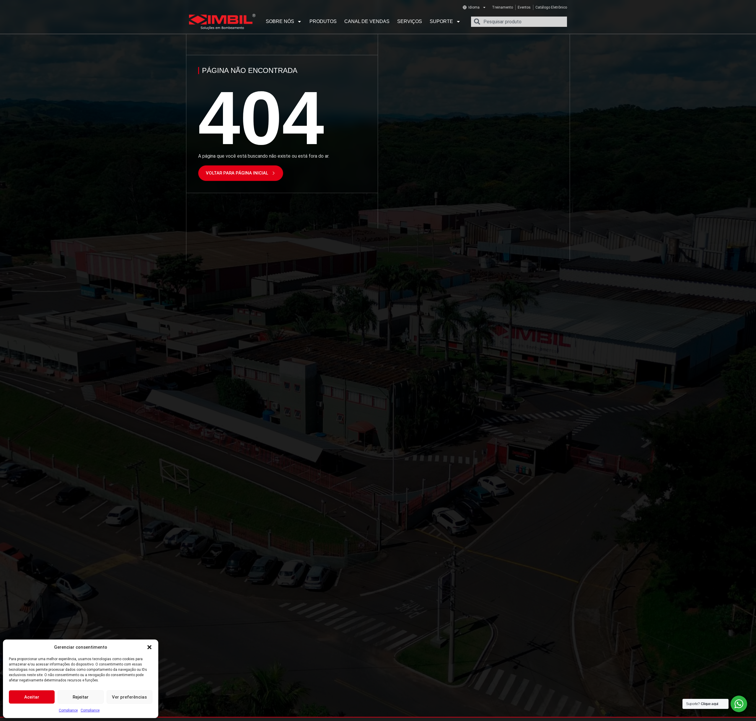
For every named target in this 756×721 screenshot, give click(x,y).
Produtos (323, 21)
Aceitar (31, 697)
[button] (149, 647)
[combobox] (519, 22)
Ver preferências (129, 697)
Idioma (474, 7)
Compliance (68, 710)
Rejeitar (81, 697)
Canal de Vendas (367, 21)
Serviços (409, 21)
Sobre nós (280, 21)
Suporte (441, 21)
